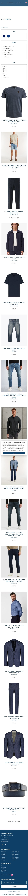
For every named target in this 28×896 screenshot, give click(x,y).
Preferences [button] (20, 450)
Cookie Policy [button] (11, 448)
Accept (14, 453)
